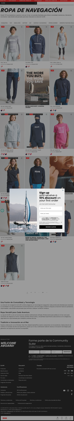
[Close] (63, 190)
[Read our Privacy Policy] (61, 222)
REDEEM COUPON (51, 227)
